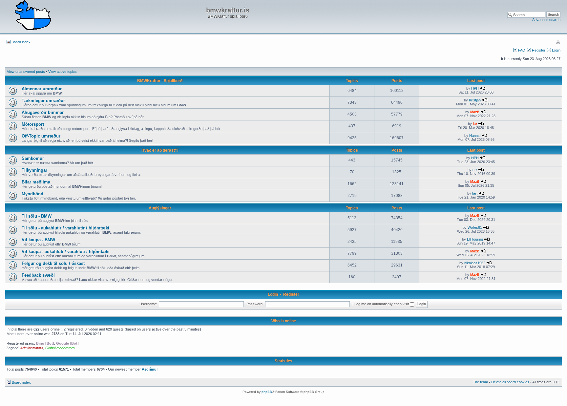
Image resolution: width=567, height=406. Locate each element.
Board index (21, 42)
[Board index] (33, 16)
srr (474, 170)
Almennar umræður (42, 88)
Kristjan (475, 100)
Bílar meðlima (36, 182)
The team (480, 382)
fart (474, 193)
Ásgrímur (150, 369)
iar (475, 124)
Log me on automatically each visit (382, 304)
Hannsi (474, 136)
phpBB (267, 392)
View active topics (62, 72)
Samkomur (33, 158)
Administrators (31, 348)
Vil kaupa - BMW (38, 239)
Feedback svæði (38, 275)
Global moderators (60, 348)
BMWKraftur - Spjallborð (159, 80)
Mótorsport (33, 124)
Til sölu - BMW (37, 216)
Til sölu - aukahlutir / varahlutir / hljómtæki (65, 227)
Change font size (558, 42)
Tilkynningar (34, 170)
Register (538, 50)
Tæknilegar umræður (43, 100)
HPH (475, 88)
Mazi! (474, 112)
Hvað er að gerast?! (159, 150)
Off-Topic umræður (41, 136)
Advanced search (546, 20)
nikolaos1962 (474, 263)
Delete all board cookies (510, 382)
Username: (148, 304)
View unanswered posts (26, 72)
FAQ (521, 50)
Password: (254, 304)
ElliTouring (475, 239)
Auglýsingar (160, 208)
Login (556, 50)
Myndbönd (32, 193)
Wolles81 (475, 227)
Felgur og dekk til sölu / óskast (53, 263)
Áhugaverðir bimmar (43, 112)
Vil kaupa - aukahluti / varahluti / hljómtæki (66, 251)
